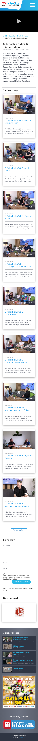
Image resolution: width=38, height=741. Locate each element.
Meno (5, 563)
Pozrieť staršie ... (19, 530)
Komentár (6, 545)
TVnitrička (22, 738)
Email (5, 569)
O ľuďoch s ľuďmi (22, 36)
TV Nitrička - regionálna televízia (11, 5)
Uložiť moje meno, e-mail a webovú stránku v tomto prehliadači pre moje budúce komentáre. (16, 577)
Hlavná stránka (10, 36)
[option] (19, 612)
